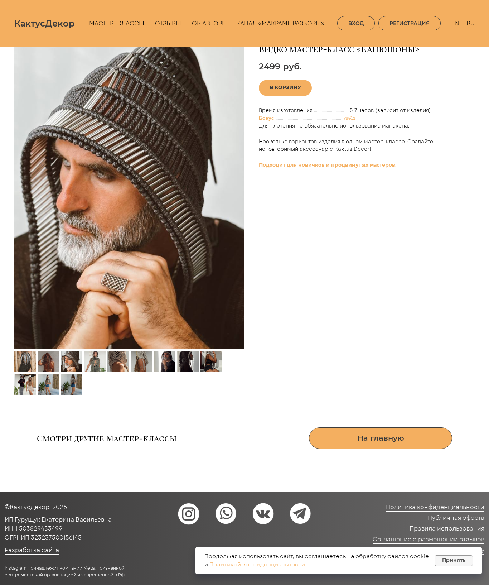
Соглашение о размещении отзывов (428, 539)
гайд (349, 117)
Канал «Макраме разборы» (280, 23)
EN (455, 23)
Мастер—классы (116, 23)
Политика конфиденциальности (435, 507)
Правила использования (447, 528)
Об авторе (209, 23)
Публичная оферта (456, 518)
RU (470, 23)
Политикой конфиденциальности (257, 565)
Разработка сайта (32, 550)
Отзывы (168, 23)
